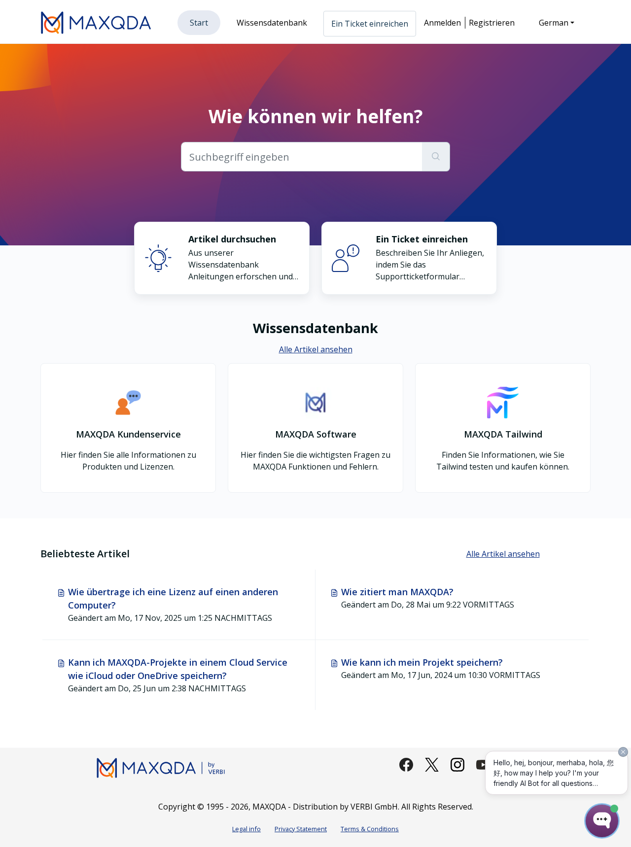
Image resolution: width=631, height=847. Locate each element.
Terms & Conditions (370, 828)
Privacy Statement (301, 828)
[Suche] (436, 156)
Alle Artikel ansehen (315, 349)
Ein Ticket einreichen (369, 23)
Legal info (246, 828)
